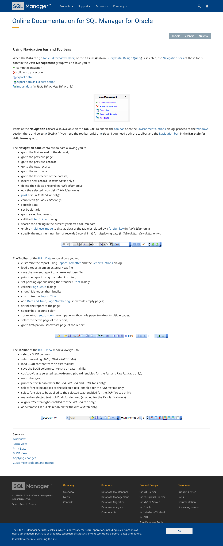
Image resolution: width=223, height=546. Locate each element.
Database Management (115, 497)
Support (83, 6)
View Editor (66, 58)
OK (179, 531)
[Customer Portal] (207, 6)
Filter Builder (39, 219)
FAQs (181, 497)
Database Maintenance (114, 492)
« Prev (189, 36)
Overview (68, 492)
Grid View (19, 439)
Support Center (187, 492)
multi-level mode (42, 228)
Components (108, 512)
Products (65, 6)
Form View (20, 444)
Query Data (114, 58)
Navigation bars (173, 58)
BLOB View (45, 350)
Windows (202, 129)
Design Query (132, 58)
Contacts (68, 502)
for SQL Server (148, 492)
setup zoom (47, 315)
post (24, 195)
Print (77, 282)
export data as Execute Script (35, 82)
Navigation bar (169, 133)
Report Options (103, 263)
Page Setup (38, 287)
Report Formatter (69, 263)
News (66, 497)
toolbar (119, 129)
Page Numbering (59, 301)
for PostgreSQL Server (152, 497)
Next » (203, 36)
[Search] (199, 6)
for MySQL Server (150, 502)
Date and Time (36, 301)
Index (176, 36)
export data (24, 77)
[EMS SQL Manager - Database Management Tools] (32, 6)
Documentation (187, 502)
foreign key (116, 228)
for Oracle (145, 507)
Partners (100, 6)
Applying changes (24, 458)
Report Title (48, 296)
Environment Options (151, 129)
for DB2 (144, 517)
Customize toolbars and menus (33, 463)
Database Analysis (112, 507)
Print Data (45, 258)
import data (24, 86)
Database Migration (113, 502)
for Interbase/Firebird (152, 512)
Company (119, 6)
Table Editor (50, 58)
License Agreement (189, 507)
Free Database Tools (151, 522)
